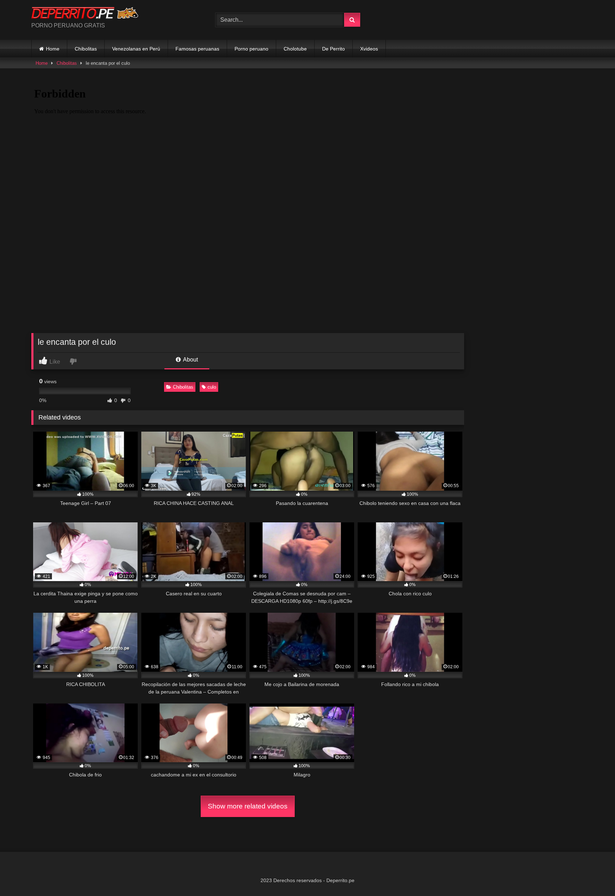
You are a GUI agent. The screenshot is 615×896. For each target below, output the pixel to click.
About (190, 360)
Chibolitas (86, 49)
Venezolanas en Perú (136, 49)
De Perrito (333, 49)
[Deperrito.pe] (84, 14)
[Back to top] (593, 875)
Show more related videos (248, 806)
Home (52, 49)
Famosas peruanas (197, 49)
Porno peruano (251, 49)
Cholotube (295, 49)
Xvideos (369, 49)
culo (211, 387)
